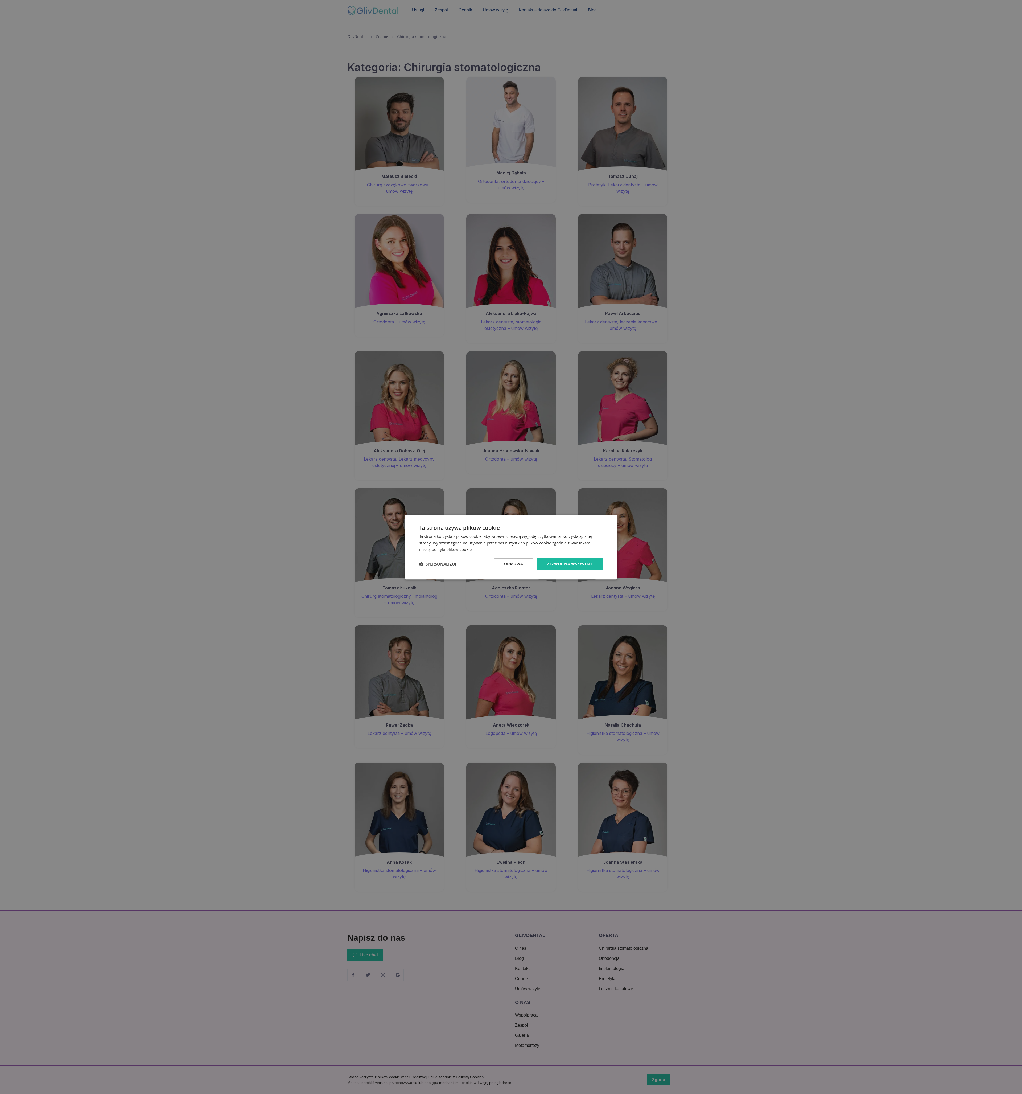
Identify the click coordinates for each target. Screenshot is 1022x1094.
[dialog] (511, 547)
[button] (437, 564)
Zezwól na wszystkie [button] (570, 563)
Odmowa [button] (513, 563)
